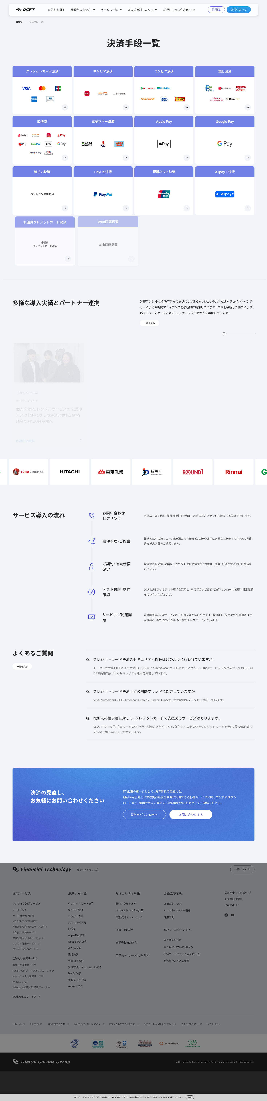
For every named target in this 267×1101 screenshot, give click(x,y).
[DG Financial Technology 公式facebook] (226, 915)
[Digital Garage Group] (41, 1061)
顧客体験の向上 (102, 440)
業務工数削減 (22, 439)
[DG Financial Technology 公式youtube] (232, 915)
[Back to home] (42, 869)
